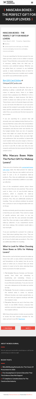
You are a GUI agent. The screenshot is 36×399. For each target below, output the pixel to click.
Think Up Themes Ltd (14, 394)
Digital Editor (26, 41)
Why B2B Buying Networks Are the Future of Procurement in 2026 (17, 368)
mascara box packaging (20, 49)
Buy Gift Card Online (12, 80)
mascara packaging (8, 51)
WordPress (29, 394)
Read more (22, 319)
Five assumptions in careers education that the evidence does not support (16, 374)
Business (7, 44)
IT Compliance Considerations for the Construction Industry (14, 380)
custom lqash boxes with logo (13, 46)
